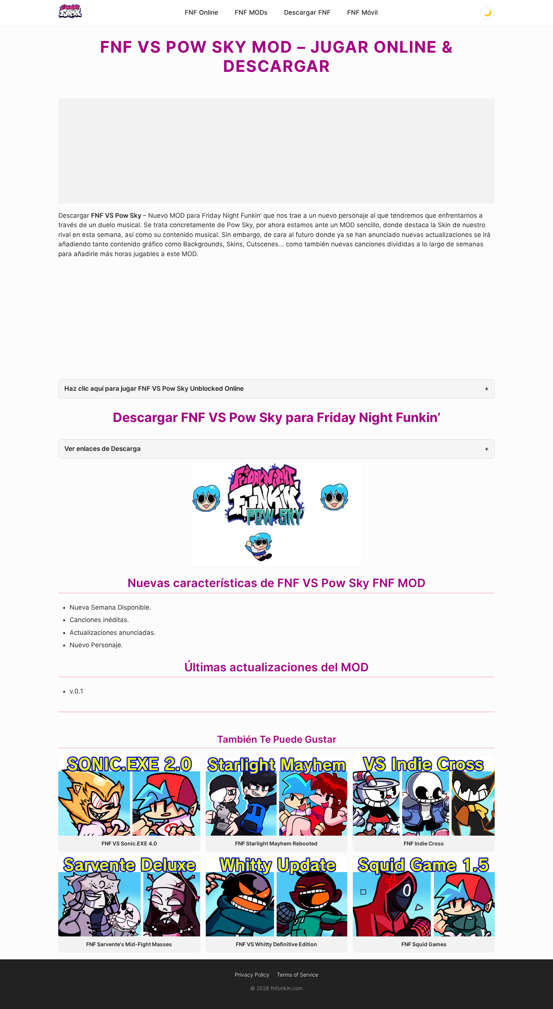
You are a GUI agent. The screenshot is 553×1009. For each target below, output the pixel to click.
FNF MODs (251, 12)
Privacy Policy (252, 974)
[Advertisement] (276, 150)
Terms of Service (297, 974)
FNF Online (201, 12)
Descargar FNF (307, 12)
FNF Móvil (362, 12)
